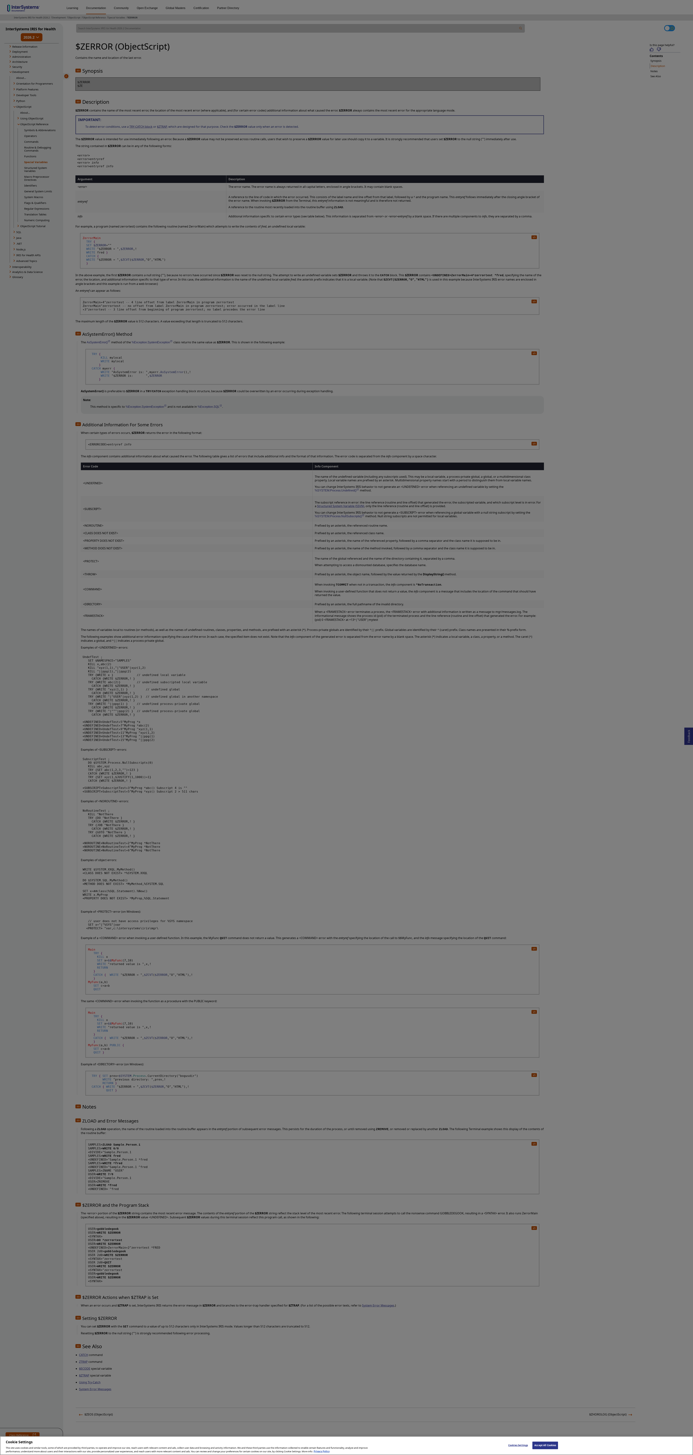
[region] (346, 1445)
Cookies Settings (518, 1445)
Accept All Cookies (545, 1445)
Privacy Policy (322, 1451)
